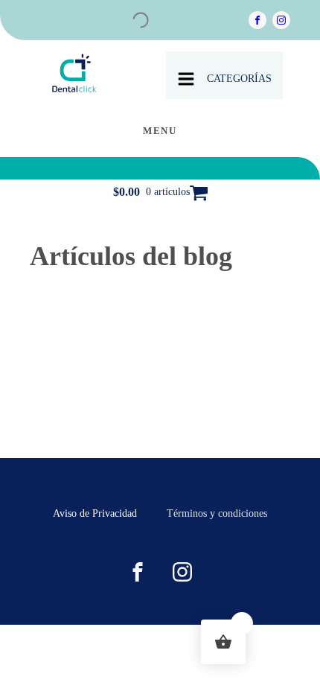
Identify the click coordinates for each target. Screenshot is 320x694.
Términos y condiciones (217, 513)
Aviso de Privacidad (95, 513)
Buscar (107, 23)
